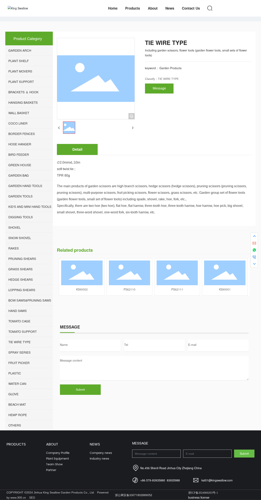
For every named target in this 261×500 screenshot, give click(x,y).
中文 (241, 8)
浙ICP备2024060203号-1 (203, 492)
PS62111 (177, 289)
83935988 (173, 480)
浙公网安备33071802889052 (133, 495)
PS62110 (129, 289)
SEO (32, 497)
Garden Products (170, 68)
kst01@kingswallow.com (217, 480)
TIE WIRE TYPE (168, 78)
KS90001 (225, 289)
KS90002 (82, 289)
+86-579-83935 (150, 480)
